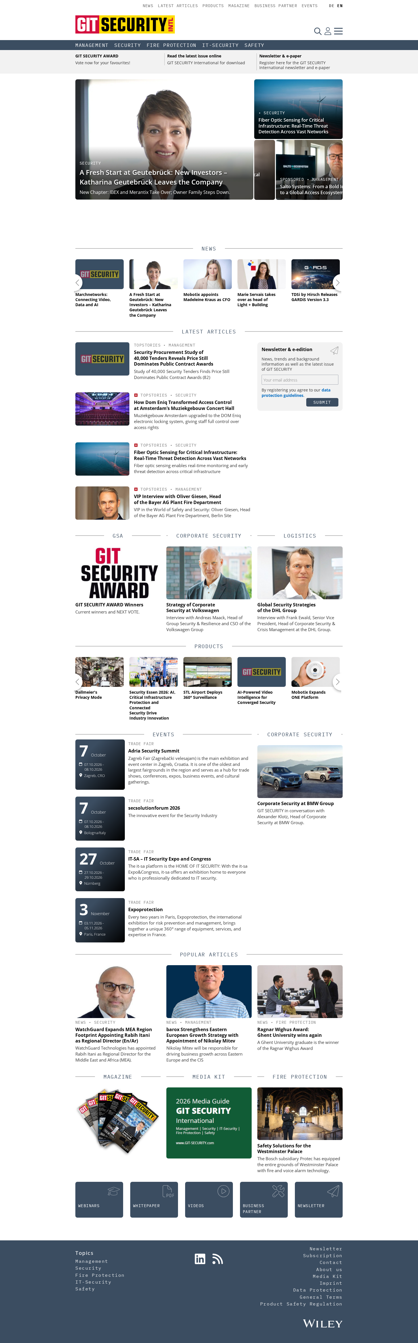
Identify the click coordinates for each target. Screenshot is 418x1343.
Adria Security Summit (153, 751)
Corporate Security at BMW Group (295, 803)
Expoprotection (145, 909)
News (148, 5)
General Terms (321, 1297)
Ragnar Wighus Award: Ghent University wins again (289, 1032)
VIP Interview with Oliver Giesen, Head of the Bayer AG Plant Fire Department (177, 499)
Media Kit (327, 1276)
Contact (331, 1262)
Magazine (239, 5)
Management (92, 45)
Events (310, 5)
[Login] (327, 31)
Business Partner (275, 5)
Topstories (147, 345)
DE (331, 5)
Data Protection (318, 1290)
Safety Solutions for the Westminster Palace (284, 1149)
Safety (254, 45)
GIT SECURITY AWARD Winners (109, 605)
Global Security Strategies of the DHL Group (286, 608)
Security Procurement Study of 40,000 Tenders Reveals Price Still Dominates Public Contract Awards (173, 358)
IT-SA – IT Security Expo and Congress (169, 859)
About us (329, 1269)
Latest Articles (178, 5)
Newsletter (326, 1248)
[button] (73, 282)
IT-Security (220, 45)
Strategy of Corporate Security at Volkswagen (192, 608)
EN (340, 5)
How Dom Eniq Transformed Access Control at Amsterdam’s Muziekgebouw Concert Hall (184, 405)
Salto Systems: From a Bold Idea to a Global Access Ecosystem (293, 189)
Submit (322, 402)
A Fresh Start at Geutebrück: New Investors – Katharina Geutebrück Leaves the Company (153, 176)
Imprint (331, 1283)
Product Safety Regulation (301, 1304)
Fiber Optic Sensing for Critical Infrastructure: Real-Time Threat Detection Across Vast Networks (293, 126)
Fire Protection (172, 45)
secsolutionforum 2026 (154, 808)
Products (213, 5)
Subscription (323, 1255)
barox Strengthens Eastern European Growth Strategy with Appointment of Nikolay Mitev (202, 1035)
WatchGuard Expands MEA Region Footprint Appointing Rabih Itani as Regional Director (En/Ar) (113, 1035)
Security (127, 45)
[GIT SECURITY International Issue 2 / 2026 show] (130, 1123)
